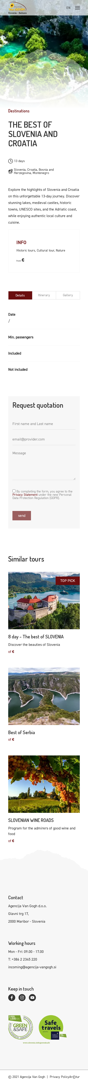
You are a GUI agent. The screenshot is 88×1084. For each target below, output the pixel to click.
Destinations (19, 110)
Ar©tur (74, 1077)
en (68, 8)
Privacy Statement (25, 494)
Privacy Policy (59, 1077)
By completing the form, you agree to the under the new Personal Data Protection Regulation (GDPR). (42, 494)
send (21, 515)
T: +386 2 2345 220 (22, 959)
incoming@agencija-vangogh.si (32, 967)
